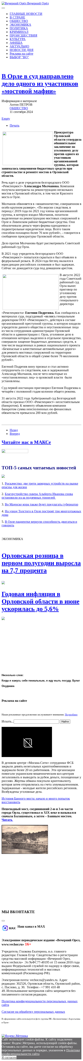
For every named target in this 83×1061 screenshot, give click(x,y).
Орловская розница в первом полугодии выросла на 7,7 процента (41, 563)
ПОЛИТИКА (19, 28)
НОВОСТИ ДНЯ (21, 50)
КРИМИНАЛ (19, 32)
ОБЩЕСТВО (19, 21)
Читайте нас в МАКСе (26, 442)
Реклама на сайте (21, 53)
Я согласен (9, 1057)
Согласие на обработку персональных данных (33, 1011)
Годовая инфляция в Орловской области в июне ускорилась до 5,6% (40, 601)
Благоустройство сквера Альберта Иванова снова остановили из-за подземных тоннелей (37, 495)
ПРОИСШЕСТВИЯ (23, 35)
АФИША (16, 42)
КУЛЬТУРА (18, 39)
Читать (7, 820)
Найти (65, 721)
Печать (14, 125)
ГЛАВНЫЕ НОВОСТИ (26, 13)
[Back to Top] (3, 920)
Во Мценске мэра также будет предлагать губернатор (41, 504)
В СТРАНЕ (17, 17)
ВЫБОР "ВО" (19, 57)
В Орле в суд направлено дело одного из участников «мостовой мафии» (40, 84)
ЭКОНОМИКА (20, 24)
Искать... (8, 721)
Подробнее (71, 714)
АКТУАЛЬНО (19, 46)
